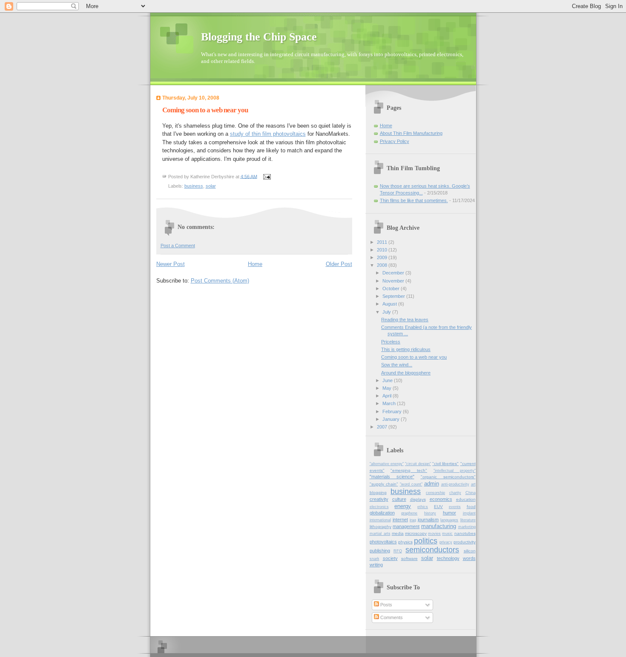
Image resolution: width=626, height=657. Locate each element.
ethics (422, 507)
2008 (382, 265)
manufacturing (438, 526)
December (393, 272)
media (398, 533)
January (391, 419)
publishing (380, 550)
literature (468, 520)
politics (425, 541)
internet (400, 519)
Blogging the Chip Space (259, 37)
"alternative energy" (387, 464)
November (393, 280)
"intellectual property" (455, 470)
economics (441, 499)
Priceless (390, 341)
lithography (380, 526)
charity (455, 493)
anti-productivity (455, 484)
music (447, 533)
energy (402, 506)
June (388, 380)
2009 (382, 257)
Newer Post (170, 264)
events (455, 507)
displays (418, 499)
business (193, 186)
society (390, 558)
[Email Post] (266, 176)
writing (376, 564)
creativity (379, 499)
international (380, 520)
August (390, 303)
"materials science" (392, 476)
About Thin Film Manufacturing (411, 133)
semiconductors (432, 550)
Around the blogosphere (406, 372)
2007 (382, 426)
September (394, 296)
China (470, 493)
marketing (467, 527)
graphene (409, 513)
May (387, 388)
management (406, 526)
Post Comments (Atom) (220, 280)
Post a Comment (178, 245)
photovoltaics (383, 541)
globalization (382, 512)
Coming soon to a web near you (414, 357)
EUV (438, 506)
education (466, 499)
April (387, 395)
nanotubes (465, 533)
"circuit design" (418, 464)
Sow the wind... (396, 364)
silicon (470, 550)
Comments (391, 617)
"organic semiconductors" (448, 476)
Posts (385, 604)
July (387, 311)
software (409, 558)
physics (405, 542)
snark (374, 559)
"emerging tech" (409, 470)
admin (431, 483)
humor (449, 512)
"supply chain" (384, 484)
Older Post (339, 264)
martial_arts (380, 533)
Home (255, 264)
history (430, 513)
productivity (465, 542)
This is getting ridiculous (406, 349)
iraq (413, 520)
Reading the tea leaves (404, 319)
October (391, 288)
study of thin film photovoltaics (268, 134)
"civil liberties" (445, 463)
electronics (379, 507)
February (392, 411)
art (473, 484)
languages (449, 520)
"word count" (411, 484)
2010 (382, 249)
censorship (435, 493)
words (469, 558)
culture (399, 499)
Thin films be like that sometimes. (414, 200)
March (389, 403)
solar (211, 186)
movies (434, 533)
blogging (378, 492)
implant (469, 513)
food (471, 506)
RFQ (397, 551)
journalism (428, 519)
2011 (382, 242)
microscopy (416, 533)
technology (448, 558)
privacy (445, 542)
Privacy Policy (394, 141)
